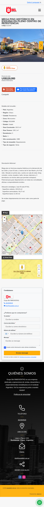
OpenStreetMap (38, 254)
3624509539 (9, 303)
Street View (10, 67)
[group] (22, 45)
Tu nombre (7, 316)
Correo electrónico (10, 323)
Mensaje (7, 337)
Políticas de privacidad (22, 394)
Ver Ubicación (18, 271)
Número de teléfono (10, 330)
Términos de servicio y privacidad (27, 357)
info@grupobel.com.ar (12, 306)
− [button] (4, 220)
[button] (11, 59)
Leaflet (26, 254)
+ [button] (4, 217)
